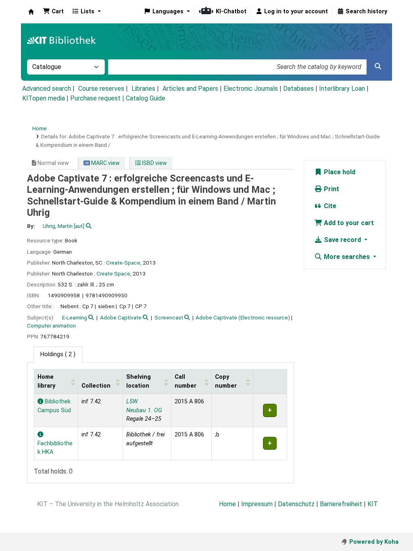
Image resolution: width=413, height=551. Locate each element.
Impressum (257, 504)
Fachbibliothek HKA (55, 447)
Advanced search (46, 88)
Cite (329, 206)
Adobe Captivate (121, 317)
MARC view (105, 163)
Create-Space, (124, 262)
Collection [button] (96, 385)
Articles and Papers (190, 88)
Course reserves (101, 88)
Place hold (338, 172)
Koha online (31, 12)
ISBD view (154, 163)
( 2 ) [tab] (57, 354)
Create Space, (113, 273)
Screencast (168, 317)
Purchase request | (98, 98)
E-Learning (74, 317)
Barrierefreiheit (341, 504)
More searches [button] (346, 257)
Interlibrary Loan (342, 88)
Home (39, 128)
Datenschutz (296, 504)
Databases (298, 88)
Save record (342, 240)
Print (330, 189)
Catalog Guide (145, 98)
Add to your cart (348, 223)
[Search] (378, 66)
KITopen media (43, 98)
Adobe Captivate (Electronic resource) (243, 317)
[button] (53, 11)
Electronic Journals (250, 88)
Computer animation (51, 325)
